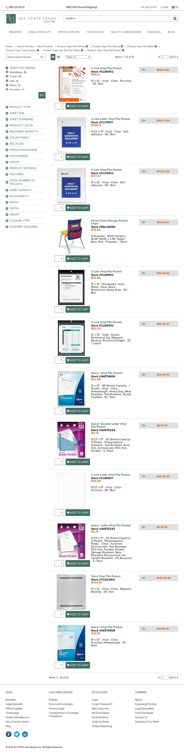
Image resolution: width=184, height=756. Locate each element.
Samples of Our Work (147, 721)
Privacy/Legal (56, 708)
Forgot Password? (102, 704)
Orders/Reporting (102, 726)
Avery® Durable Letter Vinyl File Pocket (108, 425)
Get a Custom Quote (17, 721)
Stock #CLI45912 (102, 275)
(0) (177, 7)
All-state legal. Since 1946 (31, 18)
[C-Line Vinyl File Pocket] (71, 84)
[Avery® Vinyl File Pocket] (71, 389)
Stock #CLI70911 (102, 122)
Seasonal (154, 32)
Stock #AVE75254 (103, 430)
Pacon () (15, 85)
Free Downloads (144, 712)
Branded (15, 32)
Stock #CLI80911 (102, 478)
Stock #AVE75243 (103, 529)
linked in (25, 734)
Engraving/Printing (145, 704)
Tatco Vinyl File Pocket (105, 576)
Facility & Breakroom (126, 32)
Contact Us (141, 717)
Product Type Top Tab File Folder (62, 50)
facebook (9, 734)
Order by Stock (100, 721)
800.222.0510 (17, 7)
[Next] (177, 57)
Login (164, 7)
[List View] (53, 57)
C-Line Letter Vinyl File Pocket (110, 119)
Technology (95, 32)
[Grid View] (58, 57)
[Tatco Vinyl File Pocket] (71, 592)
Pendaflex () (17, 89)
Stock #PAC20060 (103, 227)
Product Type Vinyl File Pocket (105, 50)
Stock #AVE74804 (103, 376)
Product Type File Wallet (141, 46)
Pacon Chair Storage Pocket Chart (109, 222)
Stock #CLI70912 (102, 173)
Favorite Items (100, 717)
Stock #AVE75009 (103, 630)
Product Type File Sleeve (106, 46)
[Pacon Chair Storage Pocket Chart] (71, 237)
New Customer (100, 708)
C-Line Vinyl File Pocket (106, 68)
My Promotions (100, 712)
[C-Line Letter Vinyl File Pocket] (71, 135)
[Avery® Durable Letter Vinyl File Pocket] (71, 440)
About (138, 699)
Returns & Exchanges (61, 704)
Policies (53, 699)
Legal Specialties (144, 708)
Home (9, 46)
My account (149, 7)
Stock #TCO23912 (103, 580)
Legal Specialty (39, 32)
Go (42, 95)
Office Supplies (69, 32)
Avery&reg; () (18, 72)
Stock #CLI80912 (102, 71)
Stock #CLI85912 (102, 325)
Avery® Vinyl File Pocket (106, 373)
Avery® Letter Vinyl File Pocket (111, 525)
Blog (171, 32)
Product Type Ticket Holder (21, 50)
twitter (17, 734)
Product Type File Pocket (71, 46)
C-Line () (15, 76)
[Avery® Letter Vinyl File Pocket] (71, 541)
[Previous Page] (159, 57)
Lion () (14, 80)
